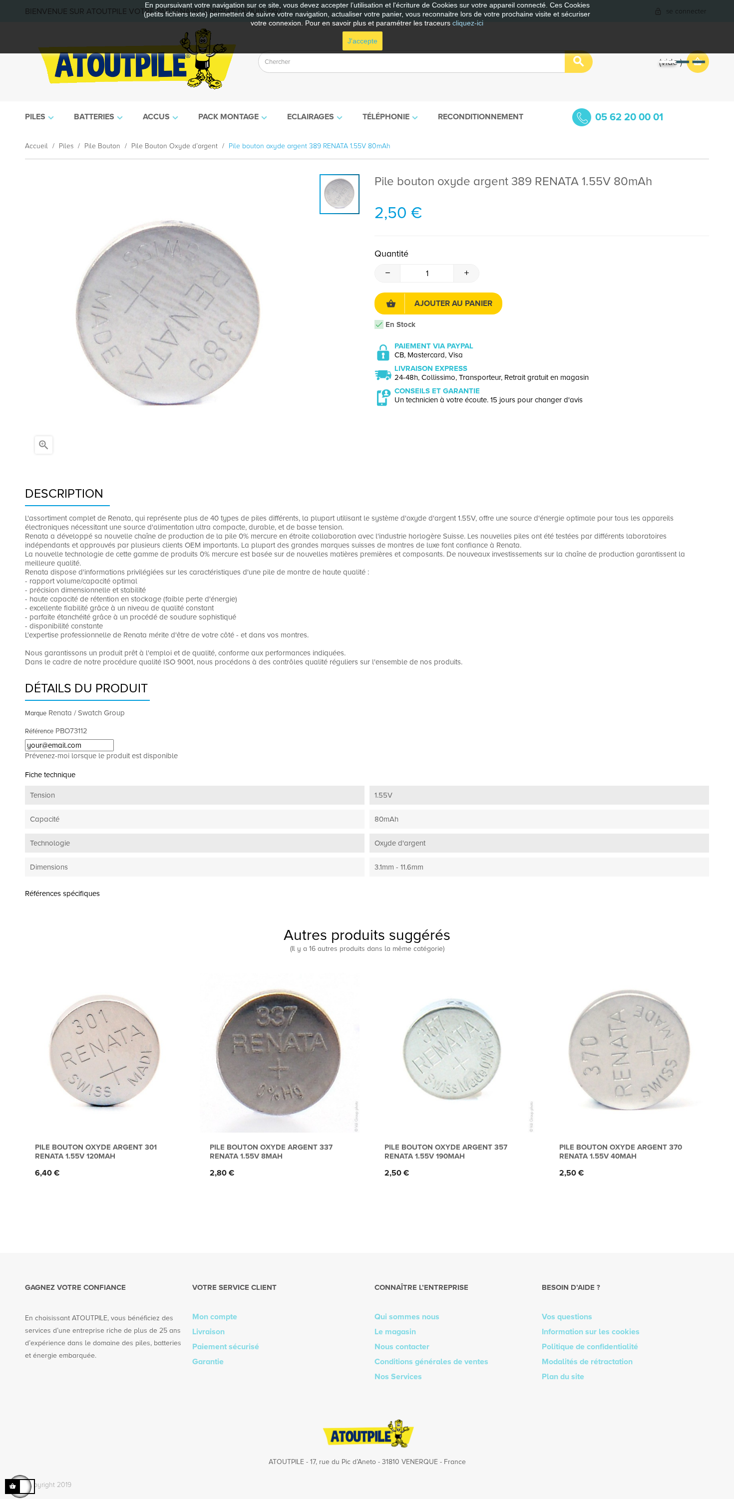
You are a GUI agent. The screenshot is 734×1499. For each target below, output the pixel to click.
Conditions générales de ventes (431, 1362)
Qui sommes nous (406, 1317)
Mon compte (214, 1317)
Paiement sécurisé (225, 1347)
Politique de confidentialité (590, 1347)
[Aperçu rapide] (102, 1116)
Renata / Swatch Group (86, 712)
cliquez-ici (467, 23)
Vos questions (567, 1317)
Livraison (208, 1332)
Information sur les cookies (591, 1332)
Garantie (208, 1362)
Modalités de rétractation (587, 1362)
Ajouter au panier (453, 303)
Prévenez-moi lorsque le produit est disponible (101, 755)
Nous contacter (401, 1347)
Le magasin (395, 1332)
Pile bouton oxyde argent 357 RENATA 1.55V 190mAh (445, 1152)
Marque (35, 713)
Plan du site (563, 1377)
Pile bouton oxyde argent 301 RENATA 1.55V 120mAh (96, 1152)
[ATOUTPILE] (134, 61)
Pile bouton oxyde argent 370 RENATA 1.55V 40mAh (620, 1152)
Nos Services (398, 1377)
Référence (39, 731)
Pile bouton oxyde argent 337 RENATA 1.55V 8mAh (271, 1152)
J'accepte (362, 41)
